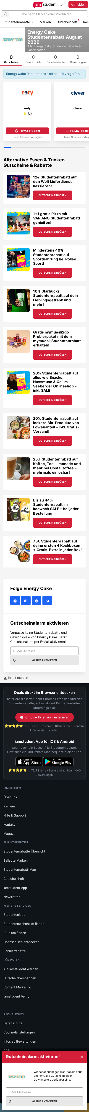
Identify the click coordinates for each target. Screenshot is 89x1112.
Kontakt (9, 824)
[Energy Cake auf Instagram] (26, 601)
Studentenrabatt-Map (19, 869)
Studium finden (14, 933)
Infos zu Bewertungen (19, 1041)
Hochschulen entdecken (21, 942)
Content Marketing (17, 987)
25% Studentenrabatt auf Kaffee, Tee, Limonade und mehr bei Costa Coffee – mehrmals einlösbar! (57, 466)
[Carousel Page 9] (61, 147)
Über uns (10, 797)
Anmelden (78, 4)
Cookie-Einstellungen (19, 1032)
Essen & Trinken (47, 160)
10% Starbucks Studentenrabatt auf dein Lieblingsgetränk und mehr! (55, 298)
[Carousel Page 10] (68, 147)
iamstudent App (15, 888)
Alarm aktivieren (44, 660)
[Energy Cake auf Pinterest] (37, 601)
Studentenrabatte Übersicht (24, 851)
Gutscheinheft (67, 22)
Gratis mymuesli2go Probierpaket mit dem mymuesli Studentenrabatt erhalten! (57, 339)
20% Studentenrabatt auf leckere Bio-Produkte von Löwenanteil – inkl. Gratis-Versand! (56, 425)
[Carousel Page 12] (81, 147)
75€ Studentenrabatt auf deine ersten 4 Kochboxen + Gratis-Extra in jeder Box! (57, 545)
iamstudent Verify (16, 996)
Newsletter (11, 897)
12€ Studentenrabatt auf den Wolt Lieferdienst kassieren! (55, 181)
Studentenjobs (14, 914)
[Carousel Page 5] (34, 147)
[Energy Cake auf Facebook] (15, 601)
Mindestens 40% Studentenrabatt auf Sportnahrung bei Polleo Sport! (54, 257)
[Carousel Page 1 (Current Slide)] (7, 147)
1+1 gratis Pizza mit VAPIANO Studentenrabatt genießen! (56, 218)
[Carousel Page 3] (20, 147)
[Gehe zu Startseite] (44, 5)
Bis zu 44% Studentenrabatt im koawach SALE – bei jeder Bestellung (56, 507)
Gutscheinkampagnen (19, 978)
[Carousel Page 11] (75, 147)
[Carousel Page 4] (27, 147)
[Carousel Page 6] (41, 147)
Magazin (9, 833)
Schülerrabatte (14, 951)
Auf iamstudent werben (20, 969)
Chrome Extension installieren (47, 717)
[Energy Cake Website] (47, 601)
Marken (45, 22)
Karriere (9, 806)
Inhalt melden (17, 677)
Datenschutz (12, 1023)
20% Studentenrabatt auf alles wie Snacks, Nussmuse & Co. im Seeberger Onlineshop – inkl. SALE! (55, 382)
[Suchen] (5, 14)
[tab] (33, 59)
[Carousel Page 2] (14, 147)
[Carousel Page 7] (47, 147)
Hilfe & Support (14, 815)
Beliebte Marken (15, 860)
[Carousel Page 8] (54, 147)
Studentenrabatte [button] (17, 22)
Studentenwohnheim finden (23, 924)
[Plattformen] (61, 5)
